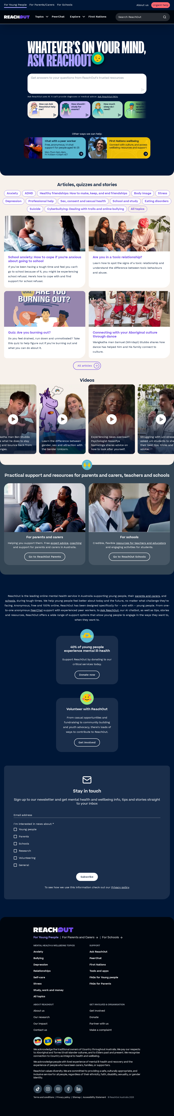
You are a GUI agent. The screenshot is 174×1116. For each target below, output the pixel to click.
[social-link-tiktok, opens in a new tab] (37, 1089)
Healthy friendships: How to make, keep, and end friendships (83, 193)
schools (10, 600)
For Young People (15, 4)
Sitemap (77, 1097)
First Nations (98, 964)
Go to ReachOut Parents (45, 556)
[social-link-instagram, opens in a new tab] (48, 1089)
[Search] (164, 17)
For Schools (64, 4)
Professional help (41, 201)
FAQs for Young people (104, 977)
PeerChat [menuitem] (58, 16)
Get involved (87, 742)
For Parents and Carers (78, 937)
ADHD (29, 193)
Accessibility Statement (94, 1097)
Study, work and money (48, 990)
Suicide (35, 209)
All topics (137, 209)
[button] (62, 419)
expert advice (59, 543)
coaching (76, 543)
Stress (162, 193)
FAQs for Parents (100, 984)
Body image (142, 193)
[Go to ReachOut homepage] (17, 17)
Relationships (42, 971)
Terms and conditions (43, 1097)
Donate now (87, 674)
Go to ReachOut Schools (129, 556)
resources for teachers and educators (141, 543)
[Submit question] (142, 90)
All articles (84, 365)
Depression (13, 201)
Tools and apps (99, 971)
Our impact (40, 1024)
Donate (94, 1017)
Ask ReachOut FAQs (108, 96)
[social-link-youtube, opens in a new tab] (58, 1089)
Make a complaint (101, 1030)
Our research (41, 1017)
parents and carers (147, 596)
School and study (125, 201)
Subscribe (87, 876)
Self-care (39, 977)
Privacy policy (120, 887)
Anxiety (12, 193)
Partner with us (99, 1024)
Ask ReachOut (109, 610)
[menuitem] (40, 17)
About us (142, 5)
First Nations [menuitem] (97, 16)
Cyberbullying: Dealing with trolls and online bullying (85, 209)
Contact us (40, 1030)
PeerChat (37, 610)
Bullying (38, 958)
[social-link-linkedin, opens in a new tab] (78, 1089)
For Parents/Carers (41, 4)
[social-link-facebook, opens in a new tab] (68, 1089)
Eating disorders (157, 201)
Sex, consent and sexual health (83, 201)
